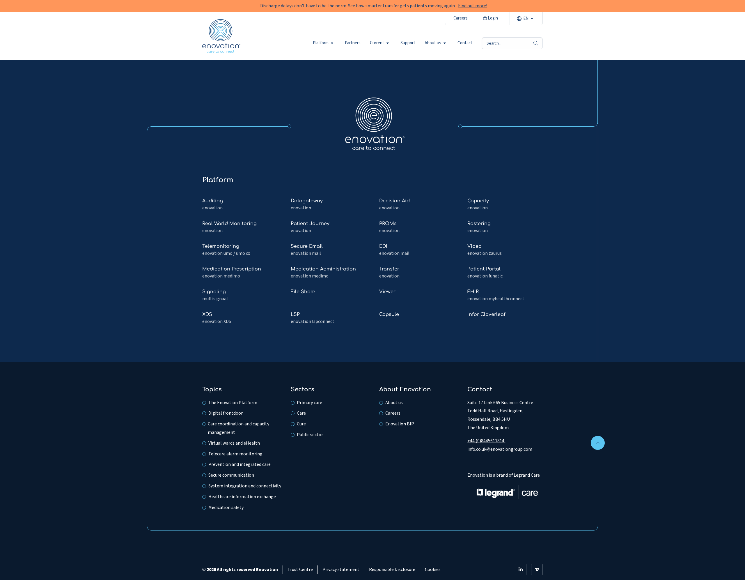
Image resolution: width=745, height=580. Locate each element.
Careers (460, 18)
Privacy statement (340, 569)
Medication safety (226, 507)
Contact (464, 43)
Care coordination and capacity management (238, 428)
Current (377, 43)
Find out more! (472, 6)
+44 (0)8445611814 (486, 441)
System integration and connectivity (244, 486)
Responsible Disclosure (392, 569)
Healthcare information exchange (242, 497)
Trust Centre (300, 569)
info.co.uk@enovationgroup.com (499, 449)
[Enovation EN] (375, 123)
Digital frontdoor (225, 413)
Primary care (309, 402)
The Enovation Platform (232, 402)
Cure (301, 424)
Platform (321, 43)
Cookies (433, 569)
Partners (353, 43)
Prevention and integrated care (239, 464)
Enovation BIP (399, 424)
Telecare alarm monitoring (235, 454)
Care (301, 413)
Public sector (310, 435)
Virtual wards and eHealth (234, 443)
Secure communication (231, 475)
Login (492, 18)
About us (433, 43)
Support (407, 43)
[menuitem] (324, 43)
